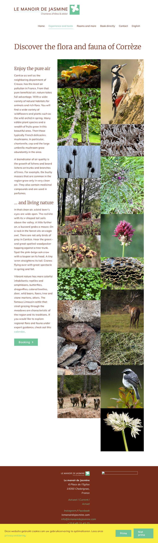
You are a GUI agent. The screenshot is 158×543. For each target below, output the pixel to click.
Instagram (70, 510)
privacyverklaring (15, 535)
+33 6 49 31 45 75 (78, 523)
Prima (123, 533)
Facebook (84, 510)
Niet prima (141, 533)
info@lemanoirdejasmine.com (78, 519)
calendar (19, 331)
